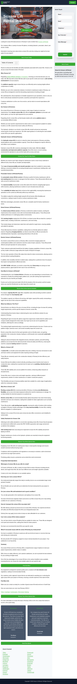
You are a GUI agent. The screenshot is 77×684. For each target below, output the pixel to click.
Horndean (5, 674)
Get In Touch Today (27, 57)
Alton (28, 658)
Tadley (29, 667)
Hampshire (30, 661)
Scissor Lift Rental (43, 41)
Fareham (5, 670)
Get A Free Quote (26, 643)
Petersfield (30, 656)
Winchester (21, 592)
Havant (29, 654)
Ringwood (5, 667)
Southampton (14, 592)
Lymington (5, 665)
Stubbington (6, 668)
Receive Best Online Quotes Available (26, 288)
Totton (2, 592)
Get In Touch (65, 64)
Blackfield (5, 661)
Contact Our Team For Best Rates (26, 156)
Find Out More (26, 565)
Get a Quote (25, 30)
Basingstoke (30, 659)
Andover (5, 663)
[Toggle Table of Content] (15, 63)
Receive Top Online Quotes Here (26, 441)
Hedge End (6, 659)
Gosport (5, 672)
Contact (73, 2)
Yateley (29, 670)
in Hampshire (17, 76)
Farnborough (30, 672)
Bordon (29, 665)
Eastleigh (7, 592)
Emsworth (30, 663)
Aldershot (29, 668)
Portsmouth (30, 652)
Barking (27, 592)
